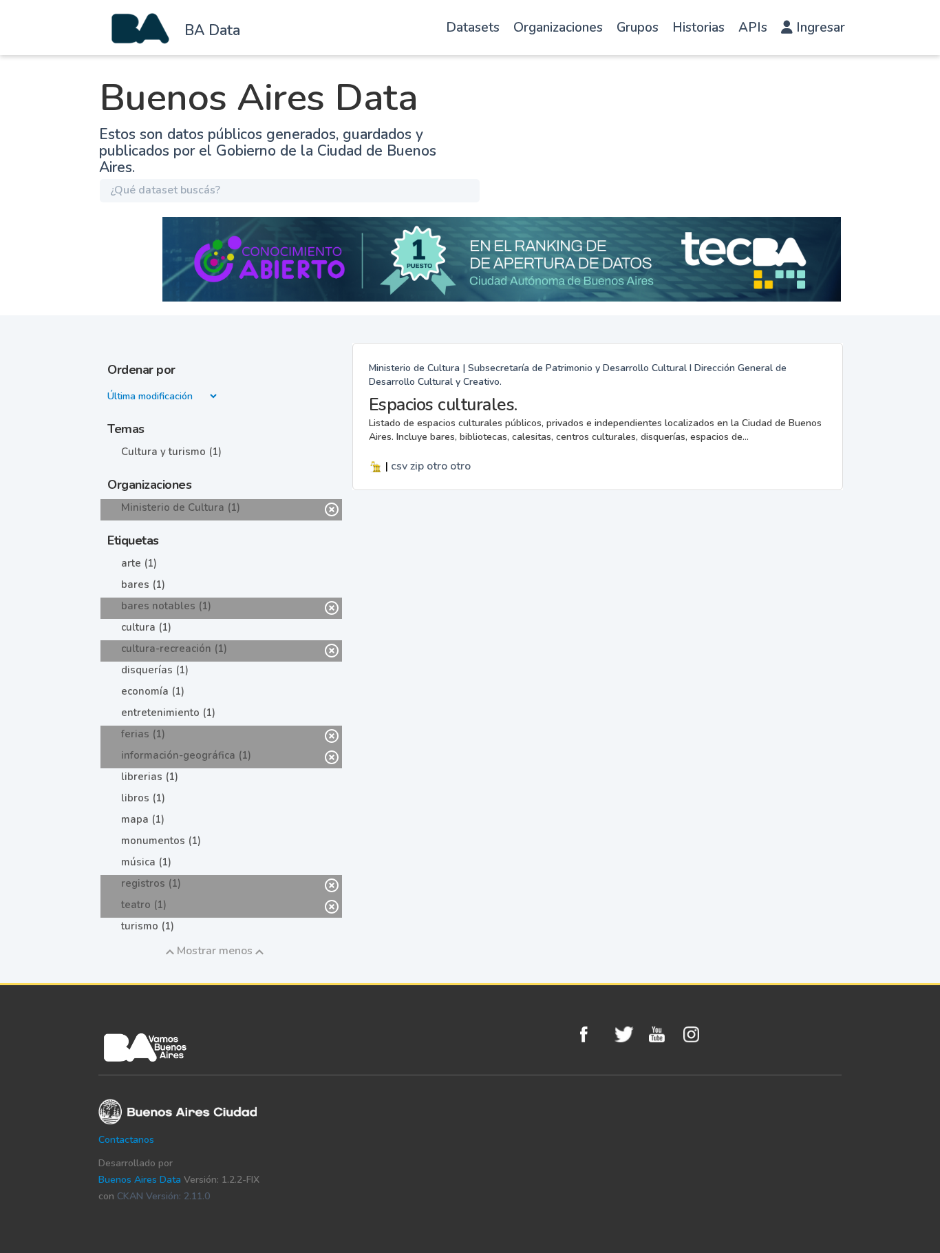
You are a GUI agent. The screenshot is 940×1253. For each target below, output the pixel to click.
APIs (752, 27)
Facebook (594, 1034)
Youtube (662, 1034)
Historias (698, 27)
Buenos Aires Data (139, 1179)
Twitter (628, 1034)
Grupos (638, 27)
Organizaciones (558, 27)
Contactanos (126, 1139)
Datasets (473, 27)
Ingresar (819, 27)
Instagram (697, 1034)
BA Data (212, 30)
